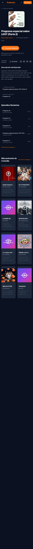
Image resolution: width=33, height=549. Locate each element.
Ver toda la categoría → (25, 159)
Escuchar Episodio (11, 48)
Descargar (14, 61)
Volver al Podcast (8, 8)
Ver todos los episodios (7, 147)
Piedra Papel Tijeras (7, 37)
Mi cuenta (27, 2)
